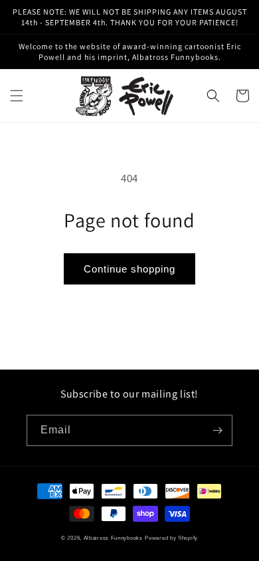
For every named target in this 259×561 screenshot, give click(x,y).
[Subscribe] (217, 430)
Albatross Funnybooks (113, 537)
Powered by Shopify (171, 537)
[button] (16, 95)
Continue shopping (129, 269)
